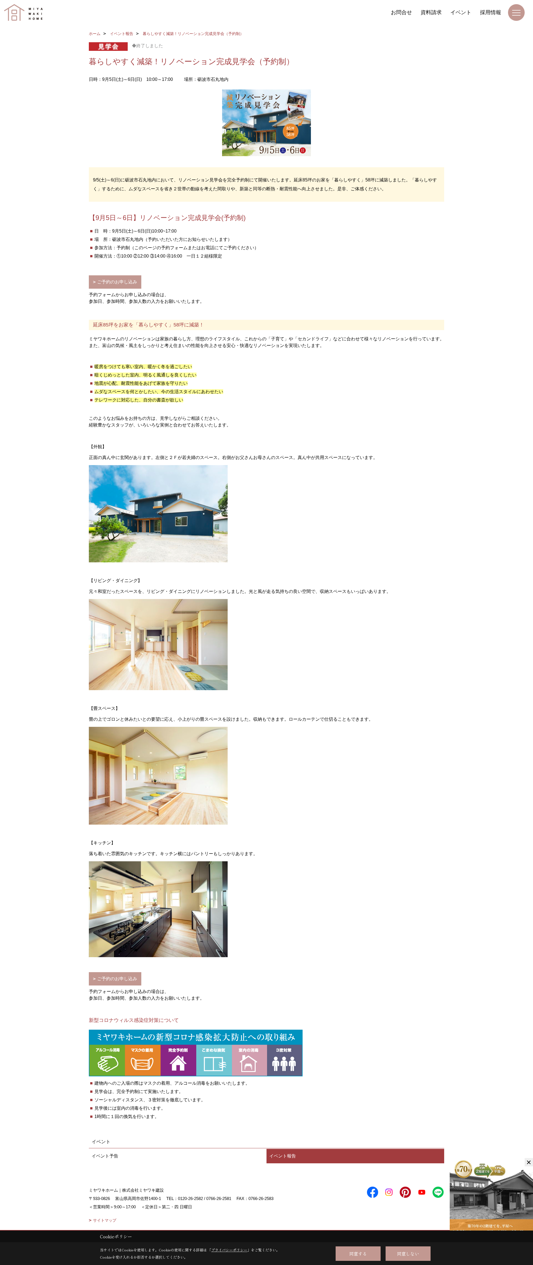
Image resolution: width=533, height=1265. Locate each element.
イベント (460, 12)
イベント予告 (105, 1156)
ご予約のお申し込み (117, 282)
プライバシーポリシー (229, 1249)
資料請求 (431, 12)
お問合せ (401, 12)
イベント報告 (282, 1156)
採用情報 (490, 12)
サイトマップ (104, 1220)
